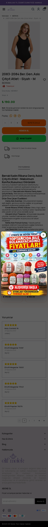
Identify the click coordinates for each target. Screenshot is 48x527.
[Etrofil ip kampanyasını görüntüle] (24, 263)
